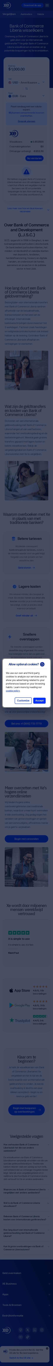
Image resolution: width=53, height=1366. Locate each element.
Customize (23, 700)
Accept (39, 700)
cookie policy (13, 690)
